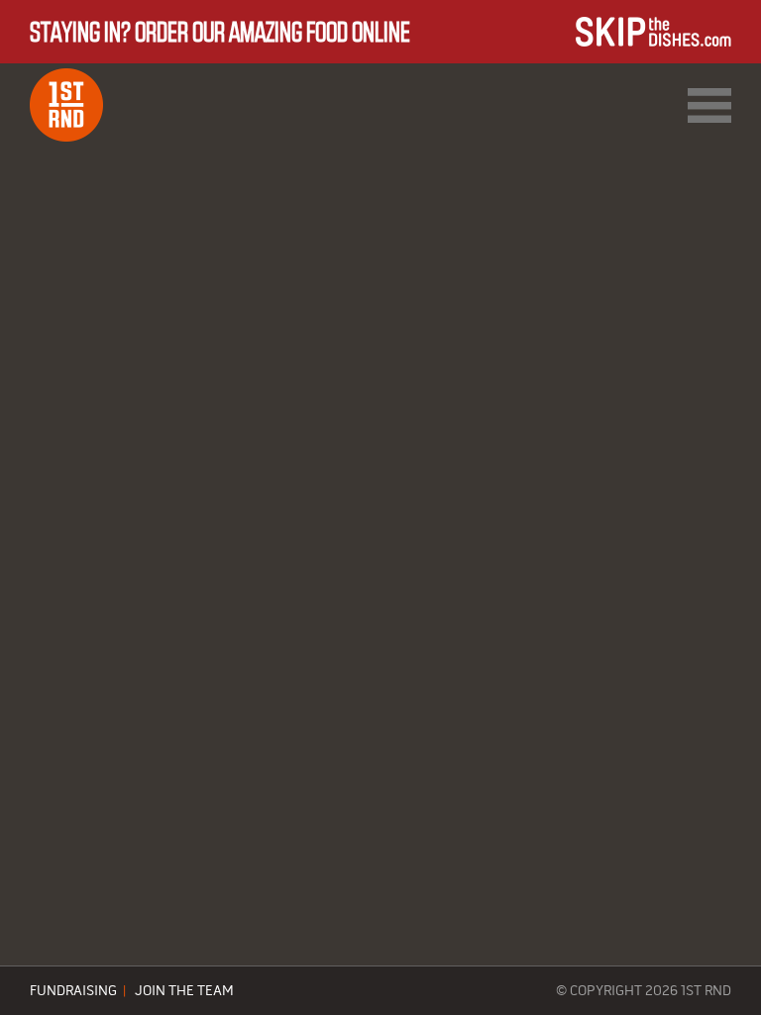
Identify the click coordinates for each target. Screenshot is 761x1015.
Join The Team (184, 991)
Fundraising (73, 991)
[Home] (66, 105)
